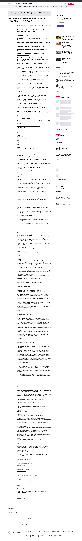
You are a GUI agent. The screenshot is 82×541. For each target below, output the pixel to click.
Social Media (25, 6)
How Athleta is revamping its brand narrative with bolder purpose (67, 53)
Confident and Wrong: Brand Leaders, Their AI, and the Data (66, 74)
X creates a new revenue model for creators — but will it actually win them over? (64, 155)
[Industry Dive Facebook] (11, 512)
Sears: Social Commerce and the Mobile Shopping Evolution (32, 63)
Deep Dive (18, 3)
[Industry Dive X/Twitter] (14, 512)
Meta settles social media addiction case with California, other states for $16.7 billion (65, 141)
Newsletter (24, 516)
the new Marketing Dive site (21, 15)
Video (30, 6)
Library (22, 3)
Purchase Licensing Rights (27, 518)
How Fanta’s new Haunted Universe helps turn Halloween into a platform (67, 60)
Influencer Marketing (46, 6)
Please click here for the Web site (21, 488)
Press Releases (31, 3)
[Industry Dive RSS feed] (16, 512)
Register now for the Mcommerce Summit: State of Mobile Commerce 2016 (33, 120)
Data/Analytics (39, 6)
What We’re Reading (26, 522)
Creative (20, 6)
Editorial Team (24, 513)
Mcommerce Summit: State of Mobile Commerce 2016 (28, 126)
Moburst (23, 118)
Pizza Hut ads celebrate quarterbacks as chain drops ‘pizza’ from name (68, 38)
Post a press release (63, 129)
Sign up (60, 25)
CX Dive (53, 511)
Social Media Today (55, 514)
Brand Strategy (64, 6)
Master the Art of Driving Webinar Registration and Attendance (64, 196)
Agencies (33, 6)
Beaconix (28, 118)
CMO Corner (57, 6)
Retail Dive (53, 513)
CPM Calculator (25, 524)
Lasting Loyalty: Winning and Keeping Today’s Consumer (66, 81)
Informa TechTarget (45, 531)
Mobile (16, 6)
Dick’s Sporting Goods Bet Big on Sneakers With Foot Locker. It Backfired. (64, 148)
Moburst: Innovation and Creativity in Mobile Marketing (31, 46)
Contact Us (24, 514)
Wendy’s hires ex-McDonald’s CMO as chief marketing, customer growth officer (67, 45)
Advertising (39, 511)
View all (57, 91)
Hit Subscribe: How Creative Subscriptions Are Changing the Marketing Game (64, 190)
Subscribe (72, 3)
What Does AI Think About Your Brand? (64, 202)
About (23, 511)
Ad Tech (52, 6)
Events (25, 3)
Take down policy (41, 536)
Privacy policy (29, 536)
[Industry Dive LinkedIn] (9, 512)
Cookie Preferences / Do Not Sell (52, 536)
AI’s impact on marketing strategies (65, 86)
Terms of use (34, 536)
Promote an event (62, 179)
